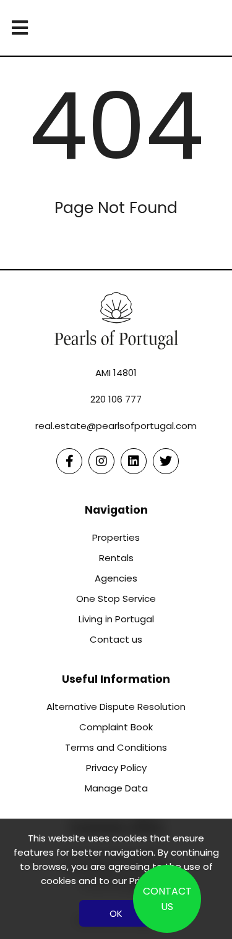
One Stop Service (116, 598)
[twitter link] (166, 461)
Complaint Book (116, 726)
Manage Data (116, 788)
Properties (116, 537)
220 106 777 (116, 399)
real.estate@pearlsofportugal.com (116, 425)
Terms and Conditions (116, 747)
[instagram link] (101, 461)
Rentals (116, 557)
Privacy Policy (116, 767)
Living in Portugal (116, 618)
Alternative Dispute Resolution (116, 706)
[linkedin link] (134, 461)
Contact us (116, 639)
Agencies (116, 578)
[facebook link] (69, 461)
